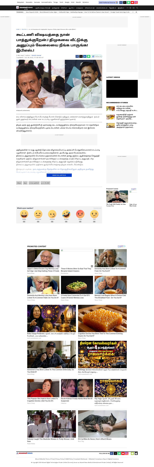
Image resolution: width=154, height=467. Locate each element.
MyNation (86, 2)
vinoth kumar (36, 55)
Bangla (67, 2)
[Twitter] (124, 2)
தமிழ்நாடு (55, 8)
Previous (133, 12)
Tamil (61, 2)
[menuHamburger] (134, 8)
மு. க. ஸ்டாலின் (45, 183)
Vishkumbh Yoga (64, 12)
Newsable (29, 2)
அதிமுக (19, 183)
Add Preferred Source (107, 2)
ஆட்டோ (71, 8)
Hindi (72, 2)
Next (136, 12)
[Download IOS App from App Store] (136, 453)
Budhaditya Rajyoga (77, 12)
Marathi (78, 2)
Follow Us (98, 56)
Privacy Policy (60, 459)
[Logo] (25, 7)
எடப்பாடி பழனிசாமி (34, 183)
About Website (40, 459)
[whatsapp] (128, 2)
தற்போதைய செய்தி (43, 8)
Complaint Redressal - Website (84, 459)
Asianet (24, 453)
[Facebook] (121, 2)
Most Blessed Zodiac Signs (48, 12)
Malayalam (20, 2)
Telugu (55, 2)
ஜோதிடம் (112, 8)
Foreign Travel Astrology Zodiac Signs (122, 12)
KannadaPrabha (46, 2)
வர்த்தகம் (79, 8)
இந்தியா (121, 8)
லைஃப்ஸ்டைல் (101, 8)
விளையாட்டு (89, 8)
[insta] (136, 2)
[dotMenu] (128, 7)
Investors (116, 459)
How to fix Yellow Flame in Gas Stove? (96, 12)
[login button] (130, 8)
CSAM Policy (69, 459)
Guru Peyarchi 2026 (32, 12)
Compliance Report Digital (103, 459)
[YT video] (132, 2)
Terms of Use (50, 459)
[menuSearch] (137, 8)
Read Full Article (59, 175)
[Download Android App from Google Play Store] (132, 453)
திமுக (25, 183)
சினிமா (64, 8)
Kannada (37, 2)
